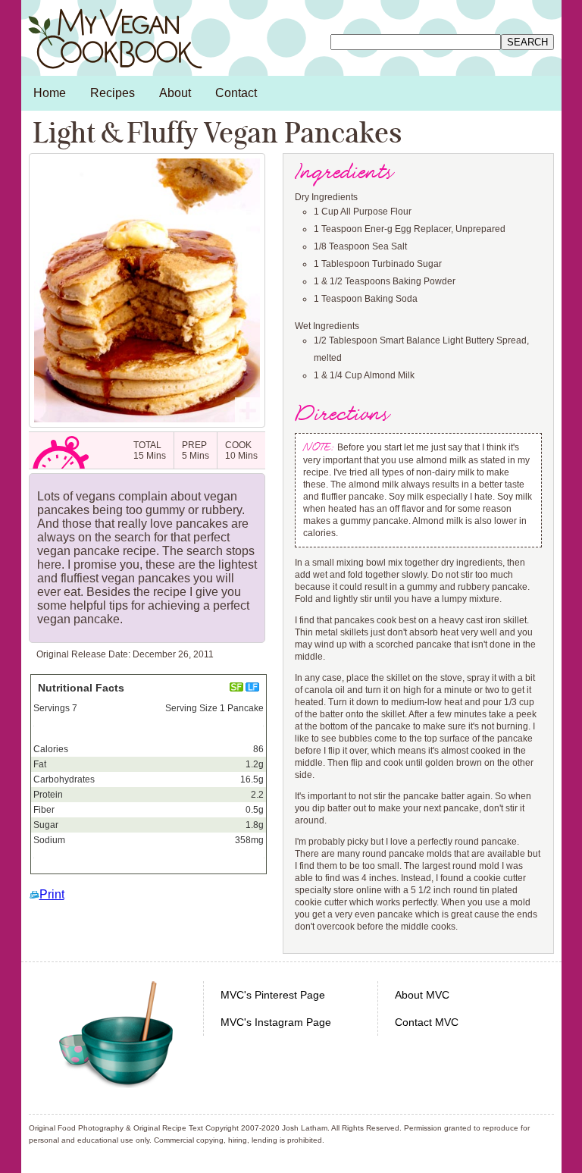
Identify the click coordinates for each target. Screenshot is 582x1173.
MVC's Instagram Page (276, 1022)
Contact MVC (426, 1022)
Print (51, 894)
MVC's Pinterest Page (273, 995)
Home (49, 92)
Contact (236, 92)
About (175, 92)
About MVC (422, 995)
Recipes (112, 92)
